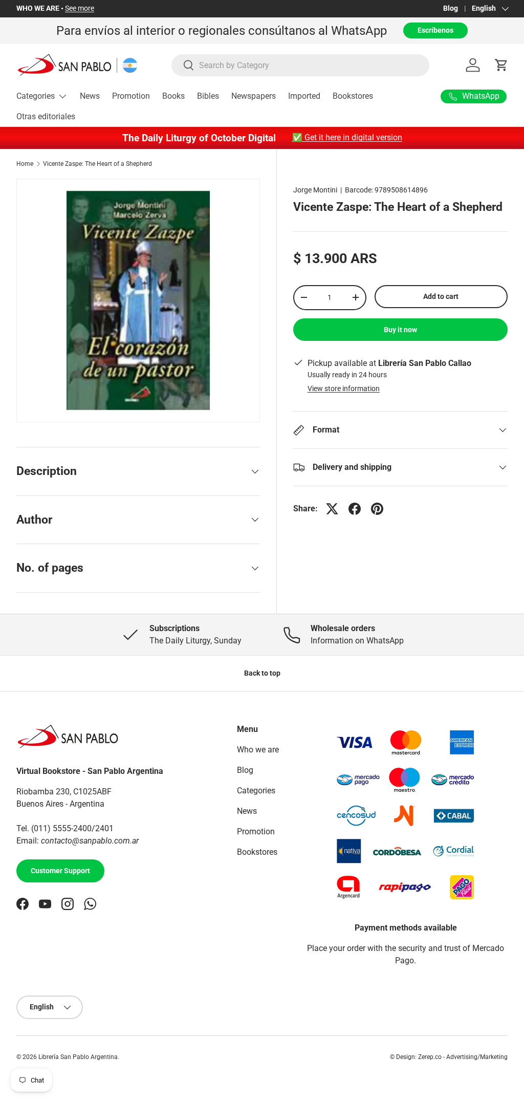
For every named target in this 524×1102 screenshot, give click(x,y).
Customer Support (60, 871)
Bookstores (353, 96)
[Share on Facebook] (354, 509)
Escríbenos (435, 30)
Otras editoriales (45, 116)
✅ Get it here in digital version (347, 137)
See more (79, 8)
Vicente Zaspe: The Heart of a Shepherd (97, 164)
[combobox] (300, 65)
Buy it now (400, 330)
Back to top (262, 673)
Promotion (131, 96)
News (90, 96)
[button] (501, 65)
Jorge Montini (315, 190)
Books (173, 96)
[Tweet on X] (332, 509)
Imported (304, 96)
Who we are (258, 749)
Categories (256, 790)
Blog (450, 8)
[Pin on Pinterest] (377, 509)
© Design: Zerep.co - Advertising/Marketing (449, 1057)
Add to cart (440, 296)
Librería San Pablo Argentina (78, 1057)
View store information (344, 388)
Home (24, 164)
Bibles (208, 96)
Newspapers (253, 96)
